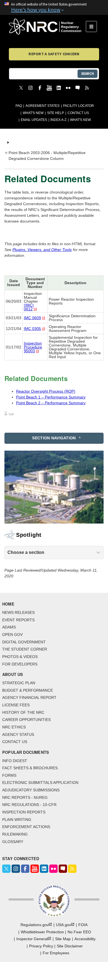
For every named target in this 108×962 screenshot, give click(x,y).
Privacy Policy (41, 946)
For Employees (56, 953)
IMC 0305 (32, 328)
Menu (93, 26)
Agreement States (42, 106)
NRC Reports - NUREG (25, 797)
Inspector (32, 939)
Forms (9, 775)
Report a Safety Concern (54, 53)
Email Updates (34, 120)
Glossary (12, 841)
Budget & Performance (27, 690)
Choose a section (25, 552)
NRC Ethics (14, 727)
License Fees (16, 705)
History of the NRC (23, 712)
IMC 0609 (32, 318)
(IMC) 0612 (29, 307)
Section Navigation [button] (54, 438)
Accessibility (85, 939)
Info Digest (14, 760)
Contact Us (78, 113)
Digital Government (24, 642)
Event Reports (18, 620)
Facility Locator (78, 106)
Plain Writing (16, 819)
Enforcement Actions (26, 826)
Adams (9, 627)
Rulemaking (15, 834)
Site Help (55, 113)
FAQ (19, 106)
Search (87, 73)
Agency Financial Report (29, 697)
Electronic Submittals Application (40, 782)
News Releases (18, 612)
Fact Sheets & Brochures (30, 768)
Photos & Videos (20, 656)
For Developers (19, 664)
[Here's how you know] (54, 7)
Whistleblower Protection (42, 932)
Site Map (63, 939)
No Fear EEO (79, 932)
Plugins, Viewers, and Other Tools (42, 249)
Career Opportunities (26, 719)
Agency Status (18, 734)
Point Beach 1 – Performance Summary (51, 397)
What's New (33, 113)
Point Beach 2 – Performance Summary (51, 403)
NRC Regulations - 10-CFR (29, 804)
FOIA (83, 925)
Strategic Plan (18, 683)
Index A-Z (58, 120)
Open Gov (12, 634)
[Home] (47, 26)
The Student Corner (24, 649)
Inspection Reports (23, 812)
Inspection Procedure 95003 (33, 347)
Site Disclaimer (70, 946)
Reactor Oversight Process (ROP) (45, 391)
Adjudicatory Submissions (31, 790)
